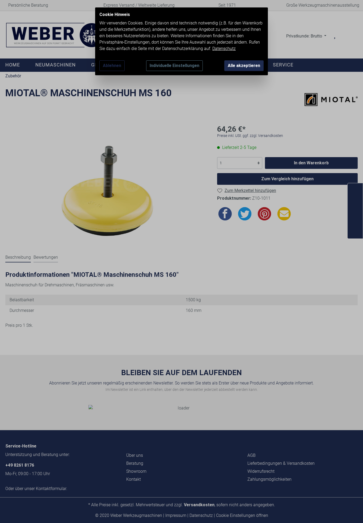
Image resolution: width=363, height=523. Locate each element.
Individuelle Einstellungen (174, 65)
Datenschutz (224, 48)
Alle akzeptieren (244, 65)
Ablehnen (112, 65)
